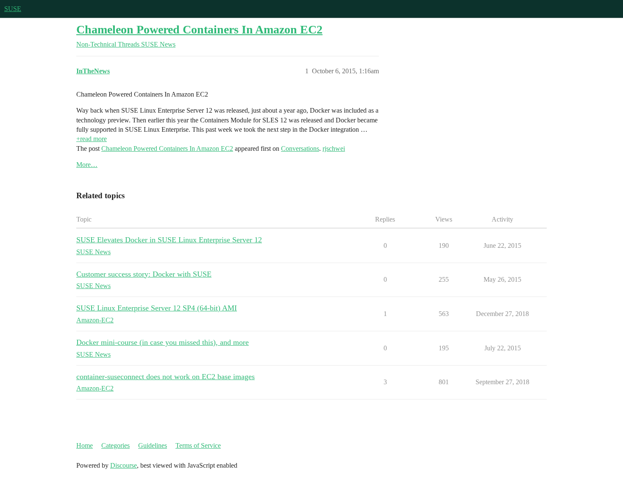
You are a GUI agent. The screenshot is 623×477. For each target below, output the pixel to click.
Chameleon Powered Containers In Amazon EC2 (199, 29)
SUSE (12, 8)
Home (84, 445)
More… (86, 164)
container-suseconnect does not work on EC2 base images (165, 376)
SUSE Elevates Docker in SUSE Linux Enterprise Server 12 (169, 240)
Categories (115, 445)
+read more (91, 138)
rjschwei (334, 148)
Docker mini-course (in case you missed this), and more (162, 342)
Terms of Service (198, 445)
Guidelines (152, 445)
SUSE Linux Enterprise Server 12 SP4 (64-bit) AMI (156, 308)
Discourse (123, 465)
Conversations (300, 148)
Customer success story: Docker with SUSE (143, 274)
